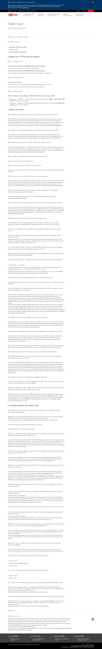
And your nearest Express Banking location (38, 639)
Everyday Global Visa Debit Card (17, 52)
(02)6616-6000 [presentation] (15, 625)
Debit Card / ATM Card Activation (18, 47)
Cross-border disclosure (88, 647)
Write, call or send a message (15, 639)
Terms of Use (21, 644)
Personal (10, 10)
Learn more (25, 7)
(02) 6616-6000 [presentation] (18, 82)
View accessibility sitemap (88, 644)
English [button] (79, 10)
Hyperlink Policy (28, 644)
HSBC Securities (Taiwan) (32, 10)
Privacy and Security (12, 644)
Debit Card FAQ (13, 49)
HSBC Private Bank (21, 10)
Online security (36, 644)
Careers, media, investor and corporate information (83, 639)
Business (14, 10)
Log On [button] (90, 10)
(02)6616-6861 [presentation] (31, 626)
